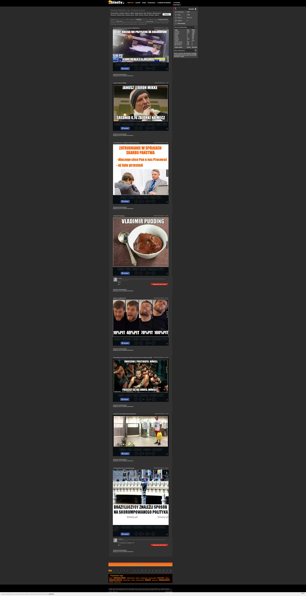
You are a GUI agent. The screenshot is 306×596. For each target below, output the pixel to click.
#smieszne (123, 197)
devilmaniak (187, 53)
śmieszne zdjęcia (163, 19)
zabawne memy (144, 578)
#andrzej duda (144, 395)
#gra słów (143, 269)
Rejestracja (177, 5)
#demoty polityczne (159, 527)
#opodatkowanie (157, 339)
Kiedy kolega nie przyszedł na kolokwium (126, 28)
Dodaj (144, 2)
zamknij (302, 593)
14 (156, 570)
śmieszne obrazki (149, 21)
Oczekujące (151, 2)
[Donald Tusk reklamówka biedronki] (141, 431)
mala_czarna (179, 41)
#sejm (125, 64)
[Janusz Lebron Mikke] (141, 103)
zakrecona (179, 44)
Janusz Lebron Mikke (119, 83)
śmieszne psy (155, 580)
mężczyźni (160, 578)
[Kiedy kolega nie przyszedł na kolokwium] (141, 46)
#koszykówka (151, 124)
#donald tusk (138, 449)
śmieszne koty (164, 580)
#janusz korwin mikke (128, 124)
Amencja (183, 55)
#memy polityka (134, 64)
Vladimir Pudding (118, 216)
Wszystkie (194, 47)
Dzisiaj (188, 47)
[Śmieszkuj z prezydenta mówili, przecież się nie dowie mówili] (141, 376)
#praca (138, 197)
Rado (177, 40)
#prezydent (153, 395)
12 (149, 570)
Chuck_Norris (179, 43)
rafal (177, 37)
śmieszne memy (119, 578)
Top (130, 2)
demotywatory (120, 21)
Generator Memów (164, 2)
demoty (148, 580)
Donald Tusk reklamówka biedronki (124, 414)
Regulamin (115, 591)
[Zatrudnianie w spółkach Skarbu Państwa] (141, 169)
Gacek (175, 53)
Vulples (182, 56)
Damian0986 (193, 55)
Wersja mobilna (169, 591)
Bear (177, 36)
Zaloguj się (115, 75)
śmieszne (137, 578)
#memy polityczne (126, 527)
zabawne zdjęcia (115, 580)
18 (170, 570)
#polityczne (149, 527)
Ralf (188, 55)
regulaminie (51, 594)
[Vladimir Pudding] (141, 242)
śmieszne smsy (117, 581)
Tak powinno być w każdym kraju (123, 468)
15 (160, 570)
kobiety (111, 578)
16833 (188, 12)
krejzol (177, 33)
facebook (111, 581)
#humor (135, 395)
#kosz (158, 124)
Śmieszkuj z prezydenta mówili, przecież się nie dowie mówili (132, 357)
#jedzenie (135, 269)
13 (152, 570)
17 (167, 570)
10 (142, 570)
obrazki (138, 19)
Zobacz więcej (181, 23)
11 (145, 570)
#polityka (119, 64)
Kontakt (110, 591)
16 (163, 570)
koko (177, 34)
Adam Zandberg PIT (119, 298)
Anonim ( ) (120, 539)
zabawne (167, 578)
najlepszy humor (127, 580)
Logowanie (176, 2)
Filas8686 (194, 53)
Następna (138, 564)
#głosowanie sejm (155, 64)
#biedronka (147, 449)
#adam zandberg (145, 339)
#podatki (136, 339)
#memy (152, 197)
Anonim (177, 31)
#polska (146, 197)
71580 (188, 14)
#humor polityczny (138, 527)
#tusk (129, 449)
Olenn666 (177, 56)
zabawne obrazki (131, 578)
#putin (128, 269)
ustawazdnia (177, 55)
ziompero (180, 53)
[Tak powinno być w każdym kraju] (141, 497)
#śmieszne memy (153, 269)
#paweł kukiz (144, 64)
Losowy (137, 2)
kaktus (177, 39)
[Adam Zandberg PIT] (141, 318)
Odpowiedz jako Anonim (159, 284)
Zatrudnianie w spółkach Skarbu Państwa (126, 143)
